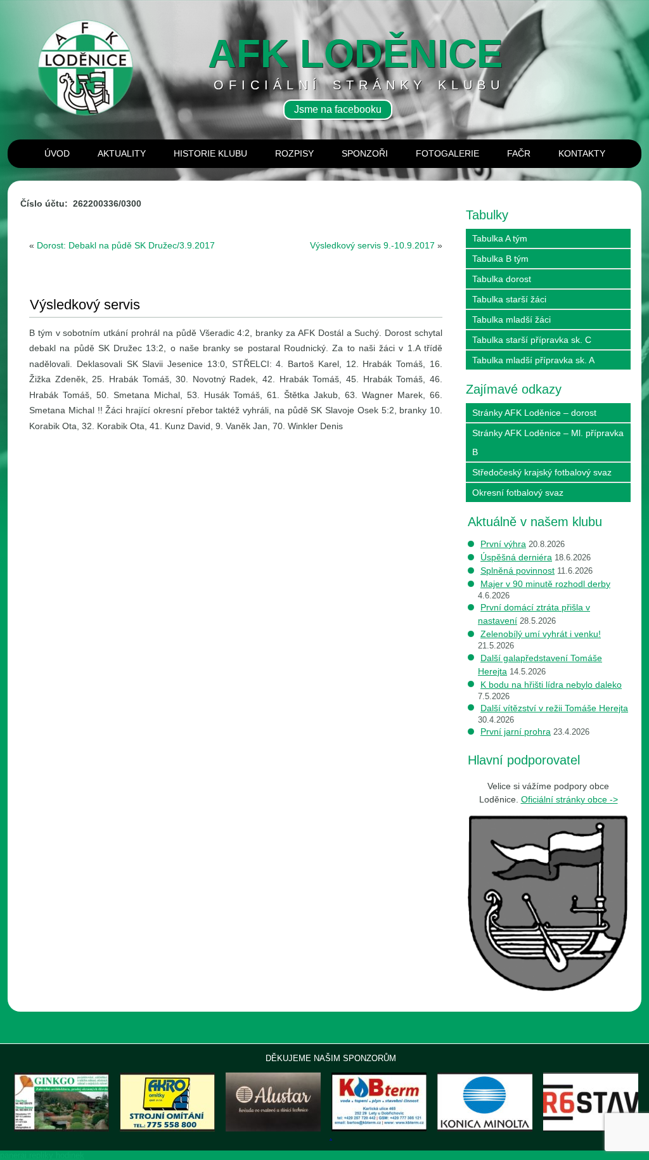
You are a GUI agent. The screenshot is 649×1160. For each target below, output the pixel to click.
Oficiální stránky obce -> (569, 799)
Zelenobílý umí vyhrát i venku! (540, 634)
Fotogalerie (447, 153)
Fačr (518, 153)
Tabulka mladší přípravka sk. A (533, 360)
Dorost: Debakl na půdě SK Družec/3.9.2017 (126, 245)
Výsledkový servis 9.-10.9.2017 (372, 245)
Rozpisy (294, 153)
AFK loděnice (355, 53)
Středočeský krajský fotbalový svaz (542, 472)
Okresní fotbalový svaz (517, 492)
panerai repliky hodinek (42, 1155)
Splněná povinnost (517, 570)
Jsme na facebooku (338, 109)
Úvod (57, 153)
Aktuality (122, 153)
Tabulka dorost (501, 279)
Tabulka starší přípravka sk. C (531, 340)
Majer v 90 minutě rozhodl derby (545, 584)
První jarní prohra (515, 731)
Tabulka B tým (500, 259)
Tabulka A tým (499, 238)
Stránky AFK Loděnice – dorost (534, 413)
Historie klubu (210, 153)
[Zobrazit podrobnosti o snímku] (167, 1102)
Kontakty (581, 153)
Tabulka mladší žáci (511, 319)
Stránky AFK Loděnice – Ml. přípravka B (548, 442)
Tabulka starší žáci (509, 299)
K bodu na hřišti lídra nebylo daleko (551, 685)
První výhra (503, 544)
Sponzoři (365, 153)
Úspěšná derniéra (516, 557)
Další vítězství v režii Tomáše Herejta (554, 708)
